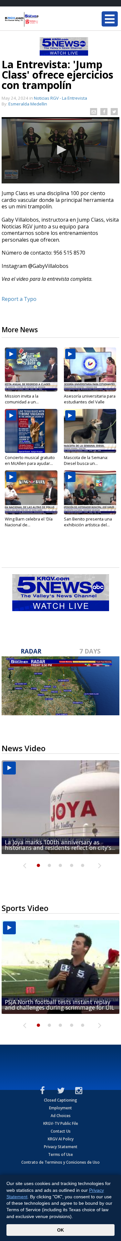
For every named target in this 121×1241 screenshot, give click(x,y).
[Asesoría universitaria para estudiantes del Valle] (90, 369)
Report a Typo (19, 298)
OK (60, 1230)
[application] (60, 150)
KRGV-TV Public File (60, 1123)
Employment (60, 1108)
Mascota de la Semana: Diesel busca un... (86, 460)
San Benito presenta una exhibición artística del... (88, 522)
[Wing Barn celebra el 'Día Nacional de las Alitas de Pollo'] (31, 492)
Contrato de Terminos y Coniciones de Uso (60, 1162)
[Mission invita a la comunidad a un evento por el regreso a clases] (31, 369)
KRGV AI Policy (61, 1139)
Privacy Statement (60, 1146)
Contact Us (61, 1131)
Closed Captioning (60, 1100)
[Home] (43, 19)
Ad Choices (61, 1115)
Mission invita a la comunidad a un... (22, 399)
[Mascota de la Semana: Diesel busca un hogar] (90, 431)
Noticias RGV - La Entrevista (60, 98)
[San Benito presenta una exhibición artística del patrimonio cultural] (90, 492)
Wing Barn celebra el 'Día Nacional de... (29, 522)
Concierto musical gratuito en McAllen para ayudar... (30, 460)
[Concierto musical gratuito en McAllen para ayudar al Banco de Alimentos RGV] (31, 431)
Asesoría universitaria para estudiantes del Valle (90, 399)
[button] (61, 150)
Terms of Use (60, 1154)
